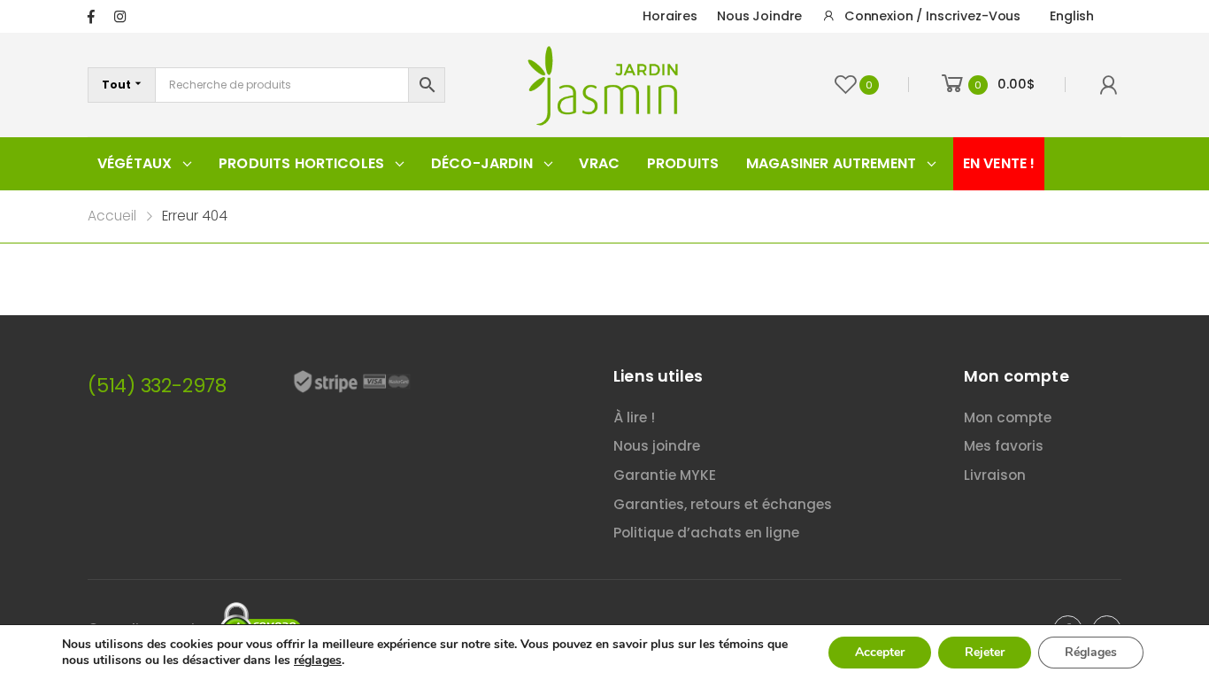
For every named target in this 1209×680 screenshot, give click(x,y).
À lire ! (634, 417)
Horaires (670, 16)
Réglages (1091, 652)
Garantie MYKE (664, 475)
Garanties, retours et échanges (722, 504)
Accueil (112, 215)
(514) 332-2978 (157, 385)
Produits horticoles (301, 163)
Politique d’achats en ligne (706, 532)
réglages (318, 660)
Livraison (995, 475)
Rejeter (985, 652)
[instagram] (120, 16)
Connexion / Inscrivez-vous (932, 16)
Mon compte (1007, 417)
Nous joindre (759, 16)
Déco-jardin (482, 163)
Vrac (599, 163)
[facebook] (91, 16)
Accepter (880, 652)
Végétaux (134, 163)
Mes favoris (1003, 446)
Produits (683, 163)
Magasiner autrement (831, 163)
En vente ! (999, 163)
